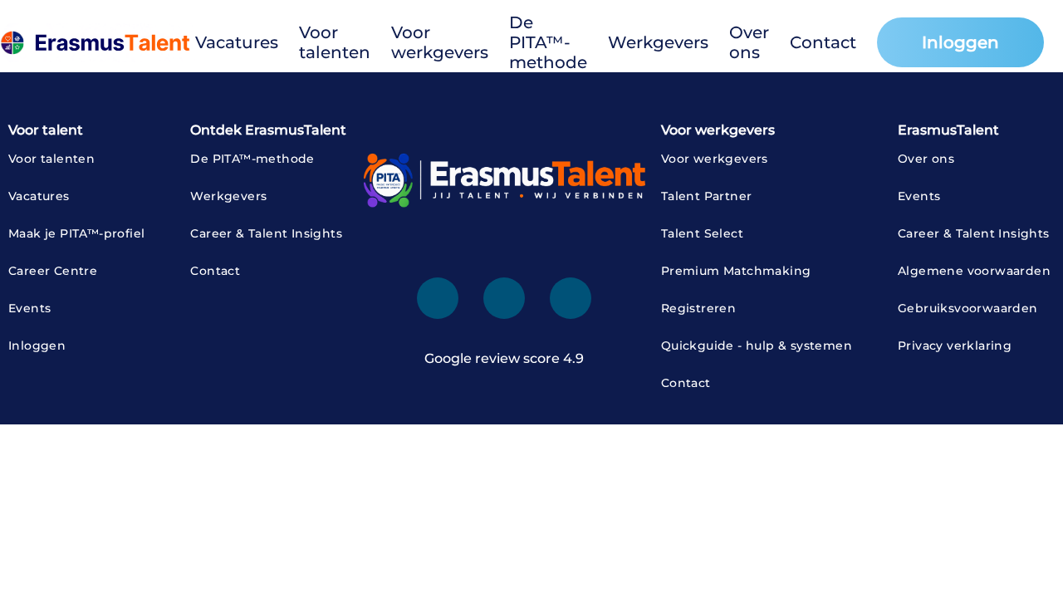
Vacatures (236, 42)
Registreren (698, 308)
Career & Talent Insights (266, 233)
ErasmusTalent (948, 130)
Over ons (749, 42)
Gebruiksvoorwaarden (968, 308)
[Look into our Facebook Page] (504, 298)
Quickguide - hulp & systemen (756, 345)
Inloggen (960, 42)
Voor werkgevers (439, 42)
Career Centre (52, 270)
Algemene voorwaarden (974, 270)
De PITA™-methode (548, 42)
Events (29, 308)
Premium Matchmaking (736, 270)
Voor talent (45, 130)
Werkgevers (658, 42)
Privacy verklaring (955, 345)
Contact (823, 42)
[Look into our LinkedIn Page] (437, 298)
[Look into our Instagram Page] (570, 298)
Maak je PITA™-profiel (76, 233)
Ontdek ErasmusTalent (268, 130)
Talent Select (702, 233)
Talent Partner (706, 196)
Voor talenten (334, 42)
